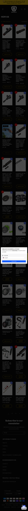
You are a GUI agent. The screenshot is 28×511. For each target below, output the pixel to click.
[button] (14, 258)
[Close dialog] (26, 248)
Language (6, 255)
